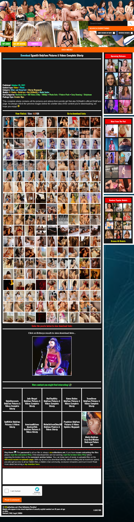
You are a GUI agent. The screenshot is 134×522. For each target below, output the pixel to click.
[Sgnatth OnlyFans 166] (19, 209)
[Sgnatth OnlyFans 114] (84, 176)
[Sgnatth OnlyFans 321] (84, 274)
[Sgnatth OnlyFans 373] (8, 317)
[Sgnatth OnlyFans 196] (63, 220)
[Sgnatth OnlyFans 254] (30, 252)
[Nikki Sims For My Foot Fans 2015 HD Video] (111, 185)
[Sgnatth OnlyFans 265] (41, 252)
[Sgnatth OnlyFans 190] (41, 220)
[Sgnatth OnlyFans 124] (19, 187)
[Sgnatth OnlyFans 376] (30, 317)
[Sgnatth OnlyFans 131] (41, 187)
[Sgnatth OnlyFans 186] (30, 220)
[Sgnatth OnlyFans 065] (84, 144)
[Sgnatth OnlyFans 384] (74, 317)
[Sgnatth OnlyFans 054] (19, 144)
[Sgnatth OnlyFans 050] (8, 144)
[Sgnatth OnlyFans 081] (84, 155)
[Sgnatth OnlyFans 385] (84, 317)
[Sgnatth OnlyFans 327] (8, 285)
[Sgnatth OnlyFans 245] (95, 241)
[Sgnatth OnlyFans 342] (95, 285)
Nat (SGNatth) (32, 92)
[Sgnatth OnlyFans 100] (19, 176)
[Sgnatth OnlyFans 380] (52, 317)
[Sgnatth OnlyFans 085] (30, 165)
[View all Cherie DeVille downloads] (109, 234)
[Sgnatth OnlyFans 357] (8, 307)
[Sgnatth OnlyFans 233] (41, 241)
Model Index (44, 92)
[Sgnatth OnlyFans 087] (41, 165)
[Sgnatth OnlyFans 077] (52, 155)
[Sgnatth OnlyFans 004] (19, 122)
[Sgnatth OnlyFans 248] (19, 252)
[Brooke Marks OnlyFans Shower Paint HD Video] (125, 131)
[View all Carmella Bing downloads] (127, 225)
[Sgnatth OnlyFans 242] (74, 241)
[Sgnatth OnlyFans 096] (8, 176)
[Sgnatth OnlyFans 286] (41, 263)
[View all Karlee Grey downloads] (118, 207)
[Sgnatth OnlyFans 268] (63, 252)
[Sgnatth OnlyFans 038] (74, 133)
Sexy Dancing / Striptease (81, 94)
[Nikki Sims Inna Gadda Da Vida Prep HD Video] (125, 185)
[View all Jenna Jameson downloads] (109, 225)
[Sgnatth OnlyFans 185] (19, 220)
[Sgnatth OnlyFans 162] (95, 198)
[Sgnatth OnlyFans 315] (41, 274)
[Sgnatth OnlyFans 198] (84, 220)
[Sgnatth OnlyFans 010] (41, 122)
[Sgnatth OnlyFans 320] (74, 274)
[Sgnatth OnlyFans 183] (8, 220)
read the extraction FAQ (21, 455)
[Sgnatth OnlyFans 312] (30, 274)
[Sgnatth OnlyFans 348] (52, 296)
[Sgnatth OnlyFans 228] (19, 241)
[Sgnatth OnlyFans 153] (30, 198)
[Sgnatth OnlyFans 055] (30, 144)
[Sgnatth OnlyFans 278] (8, 263)
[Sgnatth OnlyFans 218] (84, 230)
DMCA (20, 513)
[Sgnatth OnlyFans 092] (74, 165)
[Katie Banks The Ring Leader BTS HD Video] (111, 158)
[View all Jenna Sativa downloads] (118, 225)
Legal (15, 513)
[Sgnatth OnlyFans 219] (95, 230)
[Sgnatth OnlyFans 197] (74, 220)
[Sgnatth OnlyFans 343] (8, 296)
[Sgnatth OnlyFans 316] (52, 274)
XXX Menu (67, 50)
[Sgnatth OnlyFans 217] (74, 230)
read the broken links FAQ (74, 455)
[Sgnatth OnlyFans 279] (19, 263)
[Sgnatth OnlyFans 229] (30, 241)
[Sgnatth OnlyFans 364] (63, 307)
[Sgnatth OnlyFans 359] (30, 307)
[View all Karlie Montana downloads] (109, 216)
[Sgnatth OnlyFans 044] (95, 133)
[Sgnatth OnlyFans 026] (30, 133)
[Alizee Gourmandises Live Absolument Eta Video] (111, 144)
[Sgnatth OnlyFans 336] (52, 285)
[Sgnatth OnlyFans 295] (74, 263)
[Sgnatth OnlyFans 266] (52, 252)
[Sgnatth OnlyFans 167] (30, 209)
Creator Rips (19, 96)
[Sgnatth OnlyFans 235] (52, 241)
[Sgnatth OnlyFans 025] (19, 133)
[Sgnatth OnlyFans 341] (84, 285)
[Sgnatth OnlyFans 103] (30, 176)
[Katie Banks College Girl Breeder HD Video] (111, 131)
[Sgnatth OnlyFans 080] (74, 155)
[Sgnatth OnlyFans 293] (63, 263)
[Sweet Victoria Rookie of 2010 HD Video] (125, 158)
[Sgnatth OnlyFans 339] (63, 285)
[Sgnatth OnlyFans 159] (74, 198)
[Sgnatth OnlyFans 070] (19, 155)
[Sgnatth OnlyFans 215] (63, 230)
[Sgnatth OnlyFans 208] (19, 230)
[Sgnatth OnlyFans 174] (52, 209)
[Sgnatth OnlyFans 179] (63, 209)
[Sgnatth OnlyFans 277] (95, 252)
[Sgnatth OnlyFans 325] (95, 274)
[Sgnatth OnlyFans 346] (41, 296)
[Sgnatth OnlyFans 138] (84, 187)
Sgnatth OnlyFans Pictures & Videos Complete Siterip (57, 55)
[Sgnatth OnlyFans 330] (30, 285)
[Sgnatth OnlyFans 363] (52, 307)
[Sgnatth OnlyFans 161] (84, 198)
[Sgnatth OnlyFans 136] (74, 187)
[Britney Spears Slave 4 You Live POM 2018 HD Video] (125, 171)
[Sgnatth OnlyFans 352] (74, 296)
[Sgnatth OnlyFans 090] (63, 165)
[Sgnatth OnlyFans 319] (63, 274)
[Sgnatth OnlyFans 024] (8, 133)
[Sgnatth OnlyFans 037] (63, 133)
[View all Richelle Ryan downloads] (127, 234)
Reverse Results (124, 33)
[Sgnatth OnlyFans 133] (52, 187)
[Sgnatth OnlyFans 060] (41, 144)
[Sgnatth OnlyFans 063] (74, 144)
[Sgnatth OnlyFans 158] (63, 198)
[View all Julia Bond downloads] (118, 216)
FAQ (10, 513)
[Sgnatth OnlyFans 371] (95, 307)
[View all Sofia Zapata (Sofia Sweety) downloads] (118, 234)
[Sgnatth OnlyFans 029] (52, 133)
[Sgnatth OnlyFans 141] (8, 198)
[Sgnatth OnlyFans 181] (84, 209)
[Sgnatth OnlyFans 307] (8, 274)
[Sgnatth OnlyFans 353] (84, 296)
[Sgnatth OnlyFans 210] (41, 230)
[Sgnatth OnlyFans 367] (84, 307)
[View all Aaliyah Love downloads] (127, 207)
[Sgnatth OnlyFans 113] (74, 176)
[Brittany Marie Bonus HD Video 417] (111, 171)
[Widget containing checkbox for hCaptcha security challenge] (22, 491)
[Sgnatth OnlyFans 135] (63, 187)
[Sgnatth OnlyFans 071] (30, 155)
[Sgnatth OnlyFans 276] (84, 252)
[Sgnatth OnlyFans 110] (52, 176)
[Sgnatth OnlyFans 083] (8, 165)
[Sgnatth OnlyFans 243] (84, 241)
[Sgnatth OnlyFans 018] (84, 122)
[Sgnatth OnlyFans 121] (95, 176)
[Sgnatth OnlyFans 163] (8, 209)
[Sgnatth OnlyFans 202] (95, 220)
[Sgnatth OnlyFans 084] (19, 165)
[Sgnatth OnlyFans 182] (95, 209)
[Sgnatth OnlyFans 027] (41, 133)
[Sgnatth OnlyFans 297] (84, 263)
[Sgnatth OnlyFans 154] (41, 198)
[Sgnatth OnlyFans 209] (30, 230)
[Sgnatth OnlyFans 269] (74, 252)
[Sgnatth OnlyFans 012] (63, 122)
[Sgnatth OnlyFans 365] (74, 307)
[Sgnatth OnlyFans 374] (19, 317)
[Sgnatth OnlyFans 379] (41, 317)
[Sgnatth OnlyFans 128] (30, 187)
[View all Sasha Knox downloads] (127, 216)
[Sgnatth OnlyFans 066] (95, 144)
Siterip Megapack (35, 89)
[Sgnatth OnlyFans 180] (74, 209)
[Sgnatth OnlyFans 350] (63, 296)
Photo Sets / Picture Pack (59, 94)
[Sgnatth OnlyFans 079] (63, 155)
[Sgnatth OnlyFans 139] (95, 187)
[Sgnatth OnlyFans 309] (19, 274)
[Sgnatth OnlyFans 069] (8, 155)
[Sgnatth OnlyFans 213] (52, 230)
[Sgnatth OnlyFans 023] (95, 122)
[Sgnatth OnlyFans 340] (74, 285)
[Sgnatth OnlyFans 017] (74, 122)
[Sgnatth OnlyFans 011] (52, 122)
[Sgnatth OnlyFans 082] (95, 155)
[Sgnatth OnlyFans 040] (84, 133)
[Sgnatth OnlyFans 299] (95, 263)
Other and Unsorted (18, 89)
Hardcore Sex (20, 94)
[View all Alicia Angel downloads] (109, 207)
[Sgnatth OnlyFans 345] (30, 296)
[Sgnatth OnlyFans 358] (19, 307)
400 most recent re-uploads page (19, 459)
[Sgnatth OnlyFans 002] (8, 122)
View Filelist (20, 113)
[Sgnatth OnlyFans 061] (52, 144)
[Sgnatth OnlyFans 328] (19, 285)
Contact (5, 513)
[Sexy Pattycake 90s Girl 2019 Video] (125, 144)
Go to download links (76, 113)
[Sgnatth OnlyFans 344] (19, 296)
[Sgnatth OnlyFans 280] (30, 263)
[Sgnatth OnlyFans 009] (30, 122)
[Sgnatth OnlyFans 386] (95, 317)
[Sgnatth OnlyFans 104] (41, 176)
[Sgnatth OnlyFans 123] (8, 187)
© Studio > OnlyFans (17, 92)
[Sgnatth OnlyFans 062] (63, 144)
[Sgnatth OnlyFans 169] (41, 209)
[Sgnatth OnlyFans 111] (63, 176)
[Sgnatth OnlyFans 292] (52, 263)
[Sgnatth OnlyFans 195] (52, 220)
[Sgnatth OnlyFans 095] (95, 165)
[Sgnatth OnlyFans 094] (84, 165)
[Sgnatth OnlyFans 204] (8, 230)
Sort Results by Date (105, 33)
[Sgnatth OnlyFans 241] (63, 241)
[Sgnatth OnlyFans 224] (8, 241)
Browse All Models (118, 241)
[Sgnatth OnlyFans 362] (41, 307)
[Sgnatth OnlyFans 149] (19, 198)
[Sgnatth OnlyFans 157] (52, 198)
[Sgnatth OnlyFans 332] (41, 285)
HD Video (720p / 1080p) (38, 94)
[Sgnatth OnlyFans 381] (63, 317)
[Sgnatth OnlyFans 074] (41, 155)
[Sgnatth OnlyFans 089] (52, 165)
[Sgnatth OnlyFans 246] (8, 252)
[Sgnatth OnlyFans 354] (95, 296)
